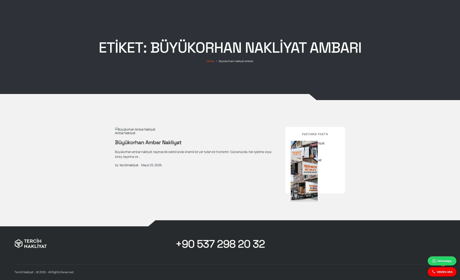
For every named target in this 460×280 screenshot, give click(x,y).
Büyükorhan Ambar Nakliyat (148, 142)
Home (210, 61)
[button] (220, 244)
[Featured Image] (135, 129)
